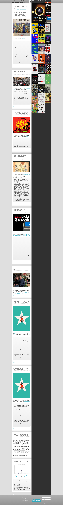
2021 (19, 293)
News (22, 16)
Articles (26, 16)
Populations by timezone (21, 461)
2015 (28, 292)
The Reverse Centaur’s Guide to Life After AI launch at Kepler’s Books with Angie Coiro (26, 502)
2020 (18, 293)
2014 (26, 292)
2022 (20, 293)
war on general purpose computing (37, 501)
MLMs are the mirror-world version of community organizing (20, 14)
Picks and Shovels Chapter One (19, 210)
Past (13, 494)
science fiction (36, 499)
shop (43, 2)
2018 (15, 293)
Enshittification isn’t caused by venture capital (20, 157)
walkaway (33, 501)
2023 (22, 293)
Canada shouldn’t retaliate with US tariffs (21, 72)
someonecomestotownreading (35, 500)
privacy (33, 499)
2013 (25, 292)
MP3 (14, 106)
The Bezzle (29, 212)
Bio (30, 0)
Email (30, 1)
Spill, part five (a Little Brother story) (20, 368)
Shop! (48, 2)
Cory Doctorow (18, 16)
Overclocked (24, 16)
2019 (16, 293)
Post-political (23, 498)
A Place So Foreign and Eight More (22, 16)
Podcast (26, 16)
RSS (30, 2)
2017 (14, 293)
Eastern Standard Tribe (20, 16)
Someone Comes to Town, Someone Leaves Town (27, 16)
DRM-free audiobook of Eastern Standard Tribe (20, 434)
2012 (24, 292)
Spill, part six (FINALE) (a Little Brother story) (21, 302)
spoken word (39, 500)
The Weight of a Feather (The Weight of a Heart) (20, 112)
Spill (14, 333)
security (39, 499)
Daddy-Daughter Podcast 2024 (21, 268)
